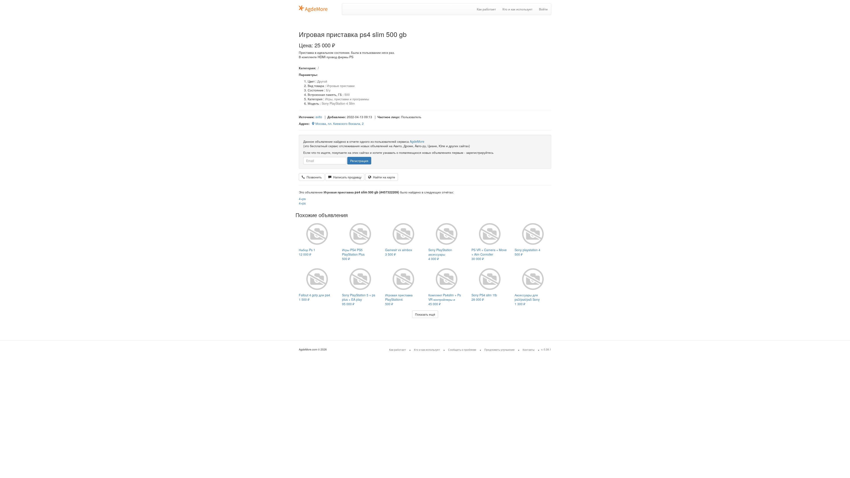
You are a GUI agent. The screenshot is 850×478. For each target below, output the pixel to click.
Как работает (486, 9)
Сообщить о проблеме (462, 349)
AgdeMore (417, 141)
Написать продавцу (346, 177)
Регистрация (359, 160)
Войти (543, 9)
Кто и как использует (517, 9)
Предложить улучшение (499, 349)
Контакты (529, 349)
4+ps (302, 199)
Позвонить (313, 177)
